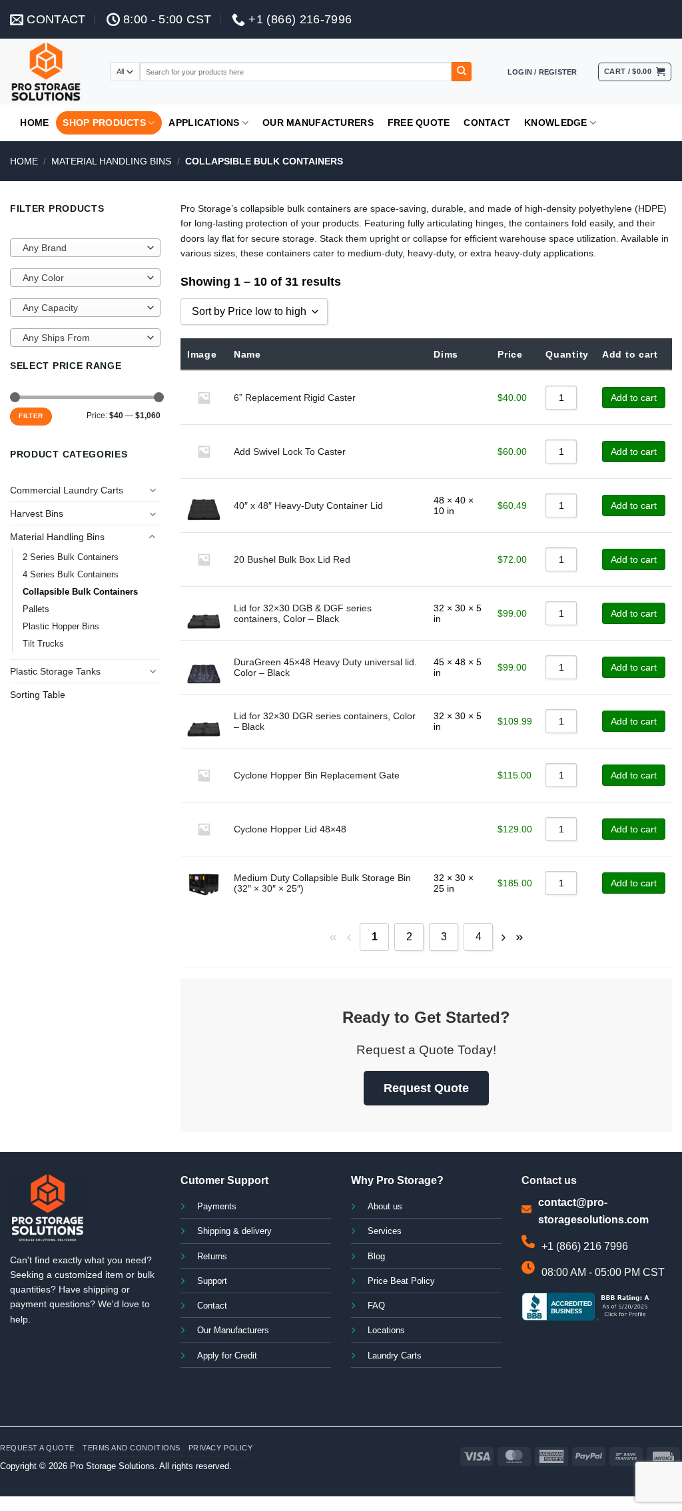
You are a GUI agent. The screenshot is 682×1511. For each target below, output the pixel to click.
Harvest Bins (36, 513)
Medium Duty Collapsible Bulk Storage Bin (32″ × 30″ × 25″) (322, 883)
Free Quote (419, 122)
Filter (31, 416)
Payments (216, 1206)
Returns (212, 1256)
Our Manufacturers (318, 122)
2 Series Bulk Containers (71, 557)
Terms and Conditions (131, 1448)
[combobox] (85, 247)
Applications (204, 122)
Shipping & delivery (234, 1231)
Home (34, 122)
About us (385, 1206)
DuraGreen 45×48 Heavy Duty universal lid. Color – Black (325, 667)
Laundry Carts (395, 1355)
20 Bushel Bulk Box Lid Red (292, 559)
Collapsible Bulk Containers (80, 592)
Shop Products (104, 122)
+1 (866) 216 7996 (584, 1246)
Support (212, 1281)
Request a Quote (37, 1448)
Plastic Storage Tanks (55, 671)
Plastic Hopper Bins (61, 626)
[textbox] (82, 248)
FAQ (376, 1306)
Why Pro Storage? (397, 1180)
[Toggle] (153, 490)
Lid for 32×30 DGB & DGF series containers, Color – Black (303, 613)
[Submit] (462, 72)
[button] (542, 72)
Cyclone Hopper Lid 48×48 (290, 829)
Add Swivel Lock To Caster (290, 451)
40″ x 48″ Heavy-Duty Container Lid (308, 505)
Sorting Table (37, 694)
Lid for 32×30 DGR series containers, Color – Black (325, 721)
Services (385, 1231)
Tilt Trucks (43, 644)
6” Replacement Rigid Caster (295, 397)
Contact (487, 122)
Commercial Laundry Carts (66, 490)
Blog (376, 1256)
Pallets (36, 609)
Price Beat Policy (401, 1281)
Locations (386, 1330)
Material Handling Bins (111, 161)
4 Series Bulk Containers (71, 574)
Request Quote (426, 1088)
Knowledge (555, 122)
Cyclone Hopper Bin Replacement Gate (317, 775)
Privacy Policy (220, 1448)
